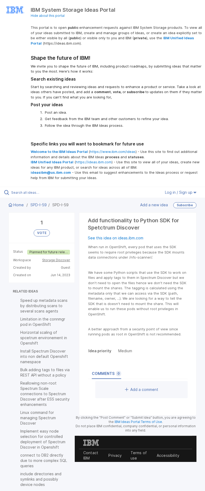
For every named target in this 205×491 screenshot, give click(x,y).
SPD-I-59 (38, 205)
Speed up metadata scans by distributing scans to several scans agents (44, 305)
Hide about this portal (48, 16)
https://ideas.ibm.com (94, 162)
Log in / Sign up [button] (179, 192)
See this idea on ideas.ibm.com (115, 238)
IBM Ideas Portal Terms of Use (138, 422)
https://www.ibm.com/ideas (113, 151)
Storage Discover (56, 260)
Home (18, 205)
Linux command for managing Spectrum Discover (38, 417)
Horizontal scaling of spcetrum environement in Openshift (43, 337)
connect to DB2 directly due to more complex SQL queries (43, 460)
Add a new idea (154, 205)
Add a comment (144, 389)
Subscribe (185, 205)
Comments (106, 373)
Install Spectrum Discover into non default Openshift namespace (44, 356)
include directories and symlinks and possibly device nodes (40, 479)
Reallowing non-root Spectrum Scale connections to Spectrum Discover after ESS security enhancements (45, 394)
